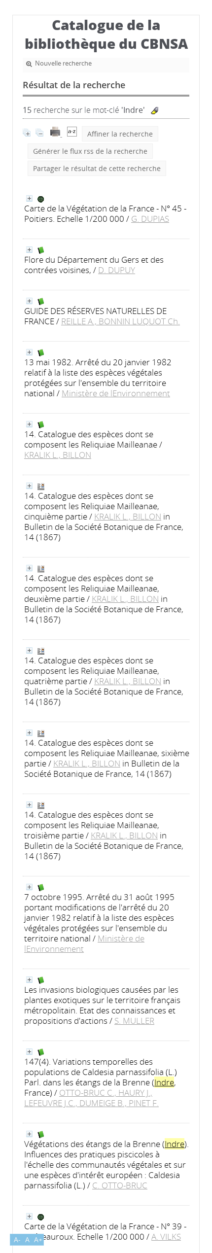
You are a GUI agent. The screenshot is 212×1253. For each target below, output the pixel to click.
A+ (38, 1239)
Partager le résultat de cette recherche (97, 168)
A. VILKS (166, 1236)
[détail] (29, 198)
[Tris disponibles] (72, 134)
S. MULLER (134, 1020)
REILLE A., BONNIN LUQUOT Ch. (120, 321)
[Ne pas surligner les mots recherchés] (154, 110)
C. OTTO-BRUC (119, 1185)
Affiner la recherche (120, 134)
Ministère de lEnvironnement (116, 393)
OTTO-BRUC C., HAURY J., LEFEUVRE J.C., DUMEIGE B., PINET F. (91, 1098)
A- (17, 1239)
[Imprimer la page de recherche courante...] (56, 134)
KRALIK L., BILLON (57, 454)
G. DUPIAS (150, 218)
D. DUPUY (116, 270)
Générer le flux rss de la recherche (90, 151)
